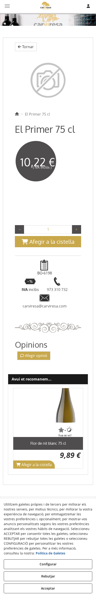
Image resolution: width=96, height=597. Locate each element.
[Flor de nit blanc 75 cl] (48, 412)
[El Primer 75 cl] (48, 80)
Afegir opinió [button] (35, 355)
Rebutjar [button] (48, 576)
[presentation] (20, 428)
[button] (26, 47)
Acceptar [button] (48, 588)
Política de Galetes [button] (50, 553)
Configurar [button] (48, 564)
